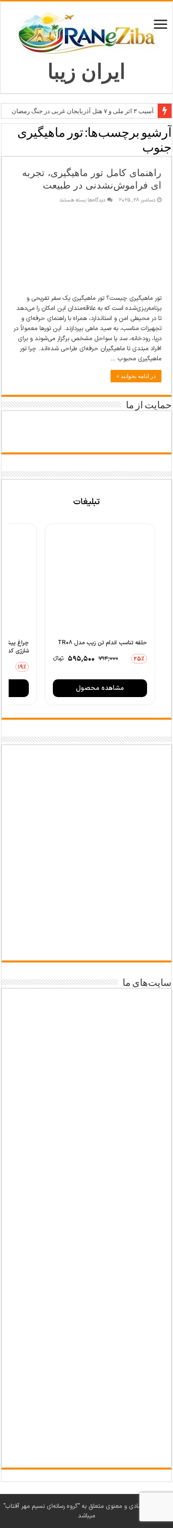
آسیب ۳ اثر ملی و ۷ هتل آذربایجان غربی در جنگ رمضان (83, 111)
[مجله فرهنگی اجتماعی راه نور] (86, 1139)
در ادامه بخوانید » (136, 376)
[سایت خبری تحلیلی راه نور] (86, 1192)
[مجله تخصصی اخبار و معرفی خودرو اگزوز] (86, 1257)
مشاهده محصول (100, 688)
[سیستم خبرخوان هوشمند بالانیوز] (86, 1323)
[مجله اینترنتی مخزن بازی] (86, 1021)
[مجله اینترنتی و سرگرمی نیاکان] (86, 1081)
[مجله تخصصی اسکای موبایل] (86, 1383)
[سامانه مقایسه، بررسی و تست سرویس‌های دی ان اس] (86, 1439)
